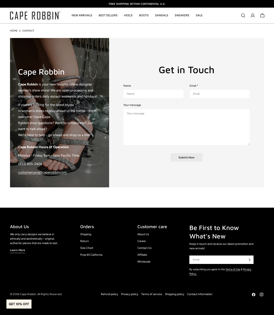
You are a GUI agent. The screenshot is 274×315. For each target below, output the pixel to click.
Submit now (186, 157)
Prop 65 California (91, 255)
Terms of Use (232, 269)
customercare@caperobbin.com (42, 172)
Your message (132, 105)
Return (84, 241)
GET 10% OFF (19, 304)
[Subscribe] (249, 259)
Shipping (85, 234)
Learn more (17, 250)
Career (141, 241)
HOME (13, 30)
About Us (143, 234)
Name (127, 85)
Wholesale (143, 261)
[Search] (243, 15)
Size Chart (86, 248)
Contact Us (144, 248)
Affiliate (142, 255)
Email (194, 85)
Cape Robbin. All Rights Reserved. (41, 294)
